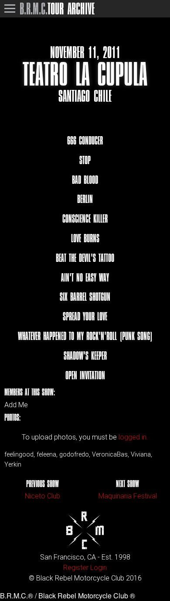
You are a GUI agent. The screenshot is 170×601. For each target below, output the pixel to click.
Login (98, 567)
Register (75, 567)
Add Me (16, 405)
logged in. (133, 437)
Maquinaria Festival (128, 496)
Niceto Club (42, 496)
